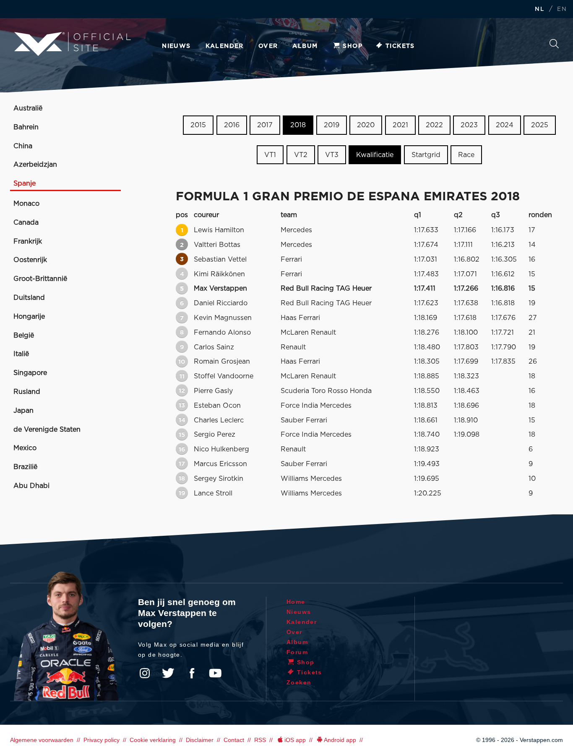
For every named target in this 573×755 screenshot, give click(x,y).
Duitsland (29, 297)
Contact (234, 740)
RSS (260, 740)
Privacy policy (101, 740)
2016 (232, 125)
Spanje (24, 183)
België (23, 335)
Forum (297, 652)
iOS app (295, 740)
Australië (27, 108)
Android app (340, 740)
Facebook (191, 673)
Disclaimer (200, 740)
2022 (434, 125)
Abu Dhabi (31, 485)
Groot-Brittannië (40, 278)
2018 (298, 125)
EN (562, 9)
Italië (21, 354)
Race (466, 155)
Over (268, 46)
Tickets (400, 46)
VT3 (332, 155)
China (22, 146)
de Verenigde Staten (47, 429)
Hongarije (29, 316)
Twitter (168, 673)
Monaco (26, 203)
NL (539, 9)
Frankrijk (27, 241)
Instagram (144, 673)
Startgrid (426, 155)
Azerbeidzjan (35, 164)
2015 (198, 125)
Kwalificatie (374, 155)
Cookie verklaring (153, 740)
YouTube (215, 673)
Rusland (26, 391)
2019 (331, 125)
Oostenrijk (30, 260)
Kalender (225, 46)
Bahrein (26, 127)
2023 (469, 125)
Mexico (24, 448)
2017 (265, 125)
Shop (352, 46)
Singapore (30, 373)
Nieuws (176, 46)
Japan (23, 410)
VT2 (300, 155)
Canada (26, 222)
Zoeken (554, 46)
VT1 (270, 155)
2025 (539, 125)
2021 (400, 125)
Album (305, 46)
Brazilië (25, 467)
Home (295, 601)
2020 (366, 125)
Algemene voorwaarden (41, 740)
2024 (504, 125)
